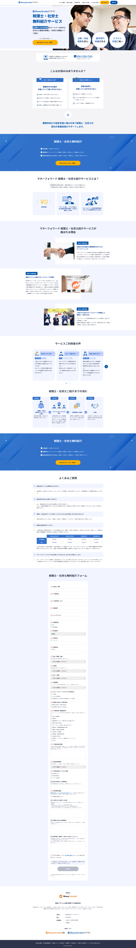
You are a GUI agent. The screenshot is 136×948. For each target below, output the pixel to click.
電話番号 (54, 608)
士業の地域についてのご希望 (59, 771)
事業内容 (54, 648)
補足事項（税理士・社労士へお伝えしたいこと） (67, 839)
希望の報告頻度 (65, 762)
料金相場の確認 (56, 791)
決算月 (59, 667)
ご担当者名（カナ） (57, 601)
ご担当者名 (55, 594)
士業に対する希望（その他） (67, 803)
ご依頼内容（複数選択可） (59, 710)
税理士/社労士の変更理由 (67, 821)
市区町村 (54, 639)
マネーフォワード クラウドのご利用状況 (62, 692)
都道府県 (54, 631)
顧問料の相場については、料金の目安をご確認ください (61, 792)
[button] (66, 383)
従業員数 (65, 683)
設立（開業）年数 (59, 657)
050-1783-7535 (85, 56)
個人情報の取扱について (70, 855)
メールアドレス (56, 615)
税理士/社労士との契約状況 (59, 702)
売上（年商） (55, 675)
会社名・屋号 (55, 586)
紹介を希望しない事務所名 (66, 782)
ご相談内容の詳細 (67, 746)
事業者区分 (55, 622)
